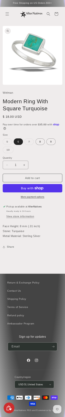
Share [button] (10, 246)
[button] (7, 14)
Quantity (7, 158)
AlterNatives (20, 410)
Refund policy (15, 315)
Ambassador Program (20, 323)
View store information (20, 216)
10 (10, 150)
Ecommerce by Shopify (47, 410)
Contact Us (14, 290)
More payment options (32, 197)
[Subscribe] (53, 346)
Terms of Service (17, 307)
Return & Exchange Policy (23, 282)
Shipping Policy (16, 298)
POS (29, 410)
